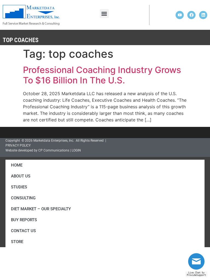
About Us (20, 176)
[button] (104, 13)
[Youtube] (180, 15)
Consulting (23, 198)
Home (16, 165)
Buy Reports (24, 219)
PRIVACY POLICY (18, 145)
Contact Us (23, 230)
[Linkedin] (203, 15)
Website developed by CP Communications (37, 150)
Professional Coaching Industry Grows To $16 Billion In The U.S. (102, 75)
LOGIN (76, 150)
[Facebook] (191, 15)
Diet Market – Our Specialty (41, 208)
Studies (19, 187)
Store (17, 241)
